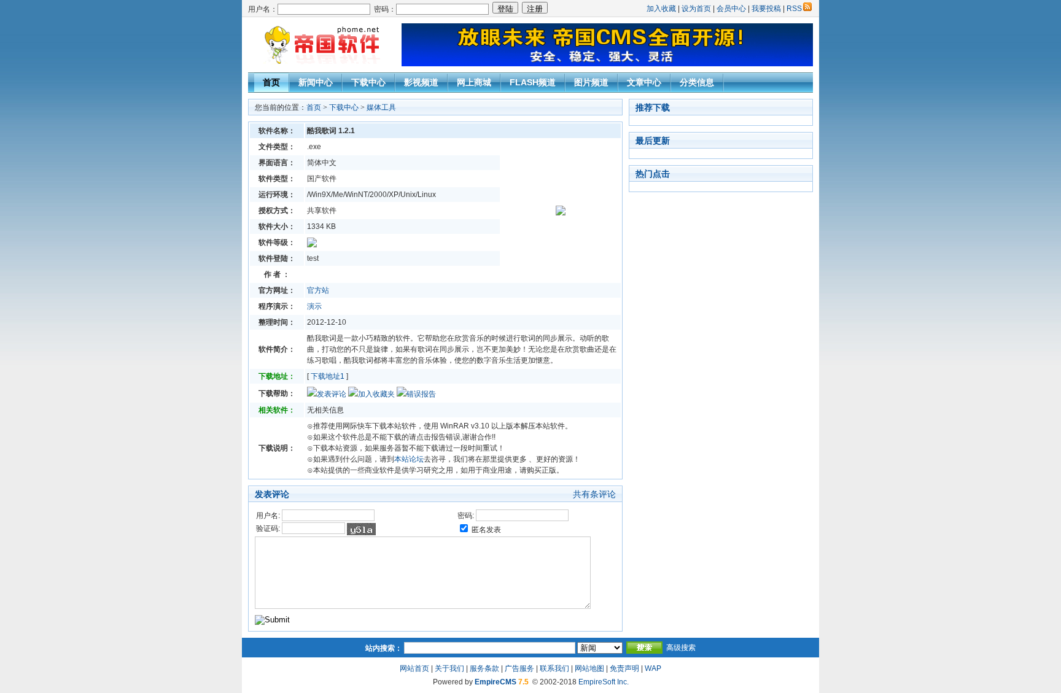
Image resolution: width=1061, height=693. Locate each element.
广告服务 (519, 668)
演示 (314, 306)
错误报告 (421, 394)
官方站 (318, 290)
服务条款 (484, 668)
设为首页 (696, 8)
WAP (653, 668)
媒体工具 (381, 107)
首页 (271, 82)
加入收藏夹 (376, 394)
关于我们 (449, 668)
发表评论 (331, 394)
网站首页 (414, 668)
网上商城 (474, 82)
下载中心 (368, 82)
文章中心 (644, 82)
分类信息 (697, 82)
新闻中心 (315, 82)
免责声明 (624, 668)
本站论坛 (409, 459)
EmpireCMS (495, 682)
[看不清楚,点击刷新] (361, 529)
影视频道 (421, 82)
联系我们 (554, 668)
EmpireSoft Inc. (603, 682)
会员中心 (731, 8)
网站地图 (589, 668)
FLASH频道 (533, 82)
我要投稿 (766, 8)
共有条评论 (594, 494)
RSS (794, 8)
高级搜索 (681, 647)
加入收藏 (661, 8)
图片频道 (591, 82)
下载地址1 (327, 376)
